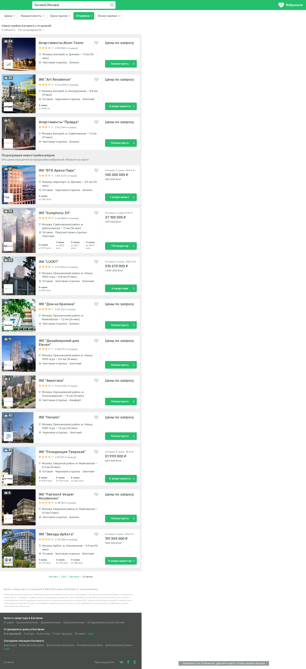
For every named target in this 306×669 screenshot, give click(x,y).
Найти (112, 5)
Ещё (90, 633)
